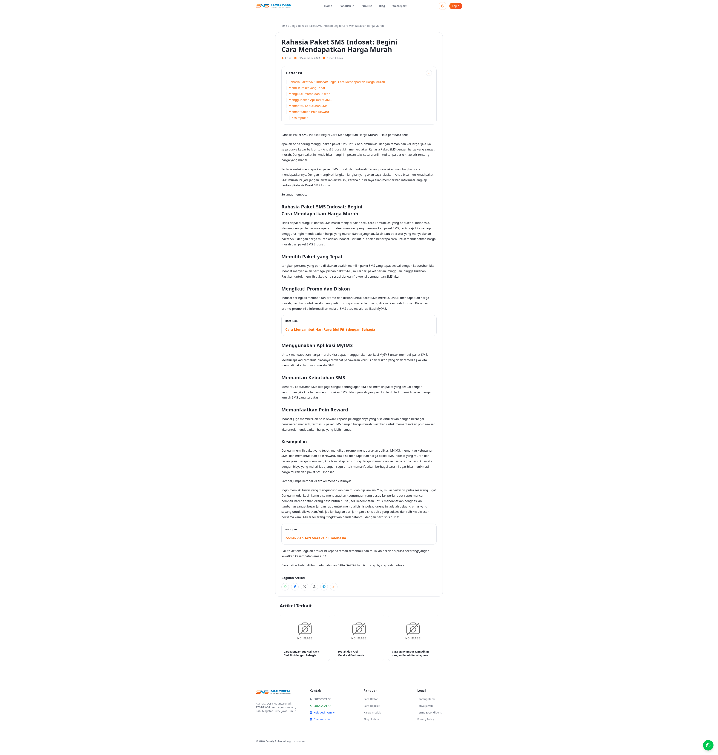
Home (328, 6)
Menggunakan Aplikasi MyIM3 (310, 100)
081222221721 (323, 706)
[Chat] (708, 745)
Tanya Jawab (425, 706)
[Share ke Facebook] (295, 587)
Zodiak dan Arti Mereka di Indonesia (315, 538)
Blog (382, 6)
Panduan (345, 6)
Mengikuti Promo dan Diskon (309, 94)
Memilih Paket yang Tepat (307, 88)
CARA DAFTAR (347, 565)
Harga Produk (372, 712)
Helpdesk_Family (324, 712)
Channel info (322, 719)
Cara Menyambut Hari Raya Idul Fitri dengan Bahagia (330, 329)
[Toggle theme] (442, 6)
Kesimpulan (300, 118)
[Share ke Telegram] (324, 587)
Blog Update (371, 719)
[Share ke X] (304, 587)
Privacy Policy (425, 719)
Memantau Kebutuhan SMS (308, 106)
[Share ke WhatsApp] (285, 587)
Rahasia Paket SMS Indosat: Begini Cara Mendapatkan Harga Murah (337, 82)
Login (455, 6)
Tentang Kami (426, 699)
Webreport (399, 6)
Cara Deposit (371, 706)
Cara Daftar (370, 699)
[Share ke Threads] (314, 587)
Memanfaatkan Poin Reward (309, 112)
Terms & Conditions (429, 712)
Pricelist (366, 6)
